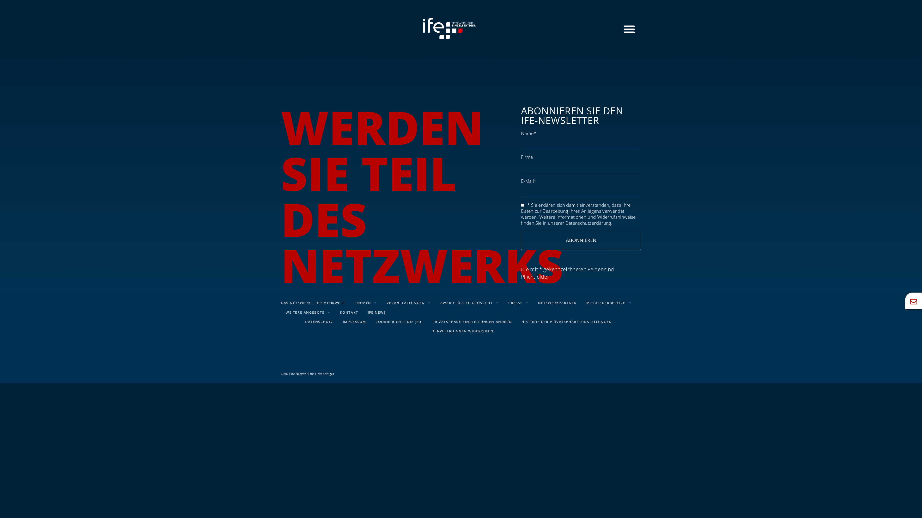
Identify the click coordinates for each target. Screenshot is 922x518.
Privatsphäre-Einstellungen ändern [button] (472, 321)
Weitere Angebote (305, 312)
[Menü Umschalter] (629, 29)
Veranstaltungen (406, 302)
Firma (527, 157)
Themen (363, 302)
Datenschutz (319, 321)
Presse (515, 302)
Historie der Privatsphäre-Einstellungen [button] (567, 321)
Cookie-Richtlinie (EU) (399, 321)
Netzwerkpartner (557, 302)
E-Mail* (528, 181)
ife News (377, 312)
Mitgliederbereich (606, 302)
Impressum (354, 321)
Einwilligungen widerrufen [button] (463, 331)
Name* (528, 133)
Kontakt (349, 312)
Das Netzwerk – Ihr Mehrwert (313, 302)
